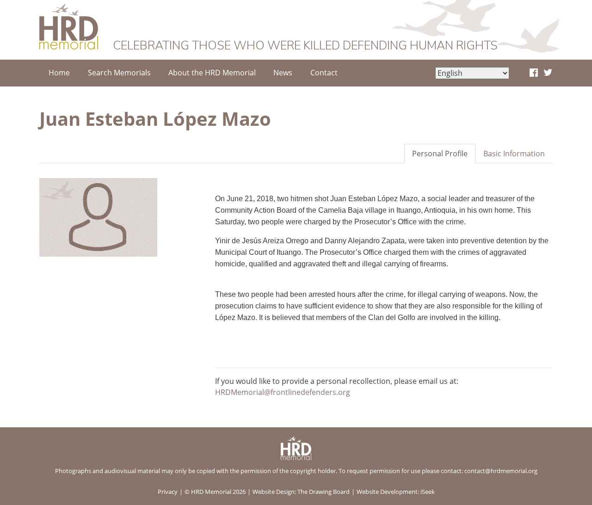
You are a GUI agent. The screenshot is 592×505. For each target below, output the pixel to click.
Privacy (168, 491)
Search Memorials (119, 73)
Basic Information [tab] (514, 153)
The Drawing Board (323, 491)
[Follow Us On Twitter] (547, 73)
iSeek (427, 491)
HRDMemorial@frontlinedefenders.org (282, 392)
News (282, 73)
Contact (324, 73)
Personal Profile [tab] (440, 153)
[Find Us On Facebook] (534, 73)
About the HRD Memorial (212, 73)
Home (59, 73)
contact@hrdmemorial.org (500, 471)
